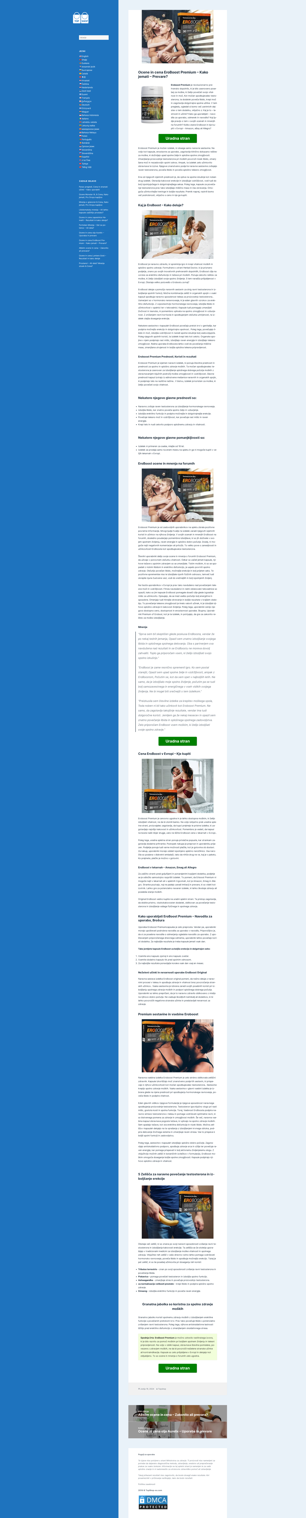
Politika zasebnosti (146, 1484)
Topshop (162, 1389)
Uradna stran (178, 138)
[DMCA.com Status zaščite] (153, 1502)
